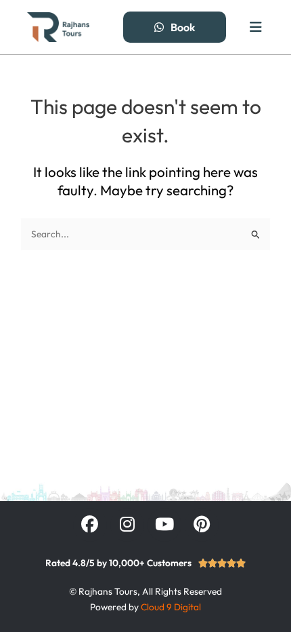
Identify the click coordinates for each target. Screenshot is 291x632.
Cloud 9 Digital (171, 607)
